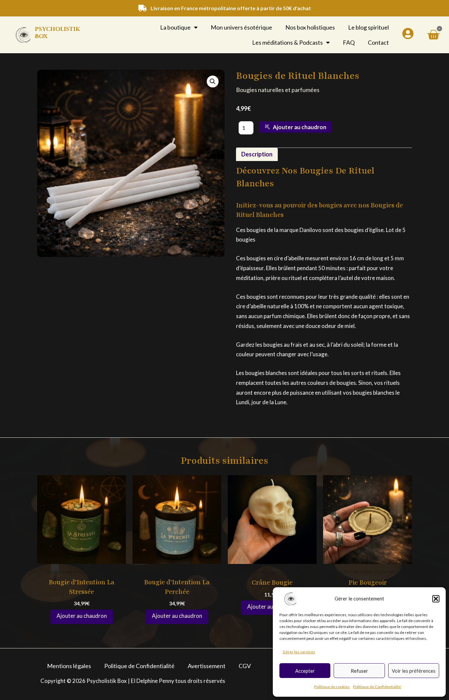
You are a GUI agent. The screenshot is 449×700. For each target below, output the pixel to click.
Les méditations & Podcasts (287, 42)
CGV (245, 665)
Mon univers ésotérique (241, 27)
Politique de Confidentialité (377, 686)
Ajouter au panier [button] (81, 617)
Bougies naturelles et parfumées (277, 89)
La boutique (175, 27)
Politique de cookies (332, 686)
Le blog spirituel (368, 27)
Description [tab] (256, 154)
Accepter (305, 671)
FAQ (349, 42)
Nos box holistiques (310, 27)
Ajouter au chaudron (299, 127)
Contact (378, 42)
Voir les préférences (414, 671)
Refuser (359, 671)
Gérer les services (299, 651)
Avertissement (206, 665)
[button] (436, 598)
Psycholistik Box (57, 32)
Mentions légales (69, 665)
